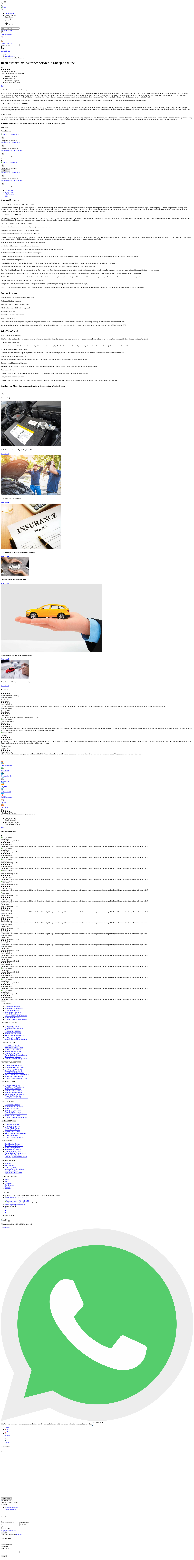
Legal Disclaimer (10, 1167)
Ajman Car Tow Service (12, 1116)
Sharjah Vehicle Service (12, 1130)
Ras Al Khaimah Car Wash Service (16, 1094)
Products (7, 1187)
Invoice (5, 1546)
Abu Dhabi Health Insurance (14, 1008)
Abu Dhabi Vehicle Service (13, 1126)
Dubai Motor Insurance (12, 1026)
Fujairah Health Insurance (13, 1014)
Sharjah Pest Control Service (14, 1071)
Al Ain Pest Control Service (14, 1069)
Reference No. (8, 1544)
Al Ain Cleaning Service (13, 1049)
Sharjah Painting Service (13, 1149)
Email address (24, 1522)
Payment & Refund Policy (13, 1173)
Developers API (10, 1185)
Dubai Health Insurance (12, 1007)
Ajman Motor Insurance (12, 1037)
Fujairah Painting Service (13, 1151)
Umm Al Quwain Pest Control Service (17, 1078)
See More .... (5, 170)
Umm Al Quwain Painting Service (16, 1157)
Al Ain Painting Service (12, 1147)
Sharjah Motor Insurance (13, 1032)
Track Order (9, 17)
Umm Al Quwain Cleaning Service (16, 1058)
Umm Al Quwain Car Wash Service (16, 1098)
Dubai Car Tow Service (12, 1105)
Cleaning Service (10, 19)
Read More (4, 454)
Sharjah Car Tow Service (13, 1110)
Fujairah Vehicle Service (12, 1132)
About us (8, 1163)
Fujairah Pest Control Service (14, 1073)
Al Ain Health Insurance (12, 1010)
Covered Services (10, 190)
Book (2, 86)
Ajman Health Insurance (12, 1017)
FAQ (6, 196)
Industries (8, 1189)
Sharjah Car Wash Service (13, 1090)
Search (4, 1556)
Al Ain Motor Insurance (12, 1030)
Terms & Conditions (11, 1171)
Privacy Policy (9, 1165)
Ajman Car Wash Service (13, 1096)
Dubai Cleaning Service (12, 1046)
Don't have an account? (11, 1534)
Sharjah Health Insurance (13, 1012)
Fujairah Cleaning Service (13, 1053)
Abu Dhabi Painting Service (14, 1146)
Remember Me (5, 1529)
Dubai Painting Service (12, 1144)
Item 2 (7, 21)
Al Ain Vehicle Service (12, 1128)
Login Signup (9, 13)
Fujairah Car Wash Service (13, 1092)
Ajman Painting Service (12, 1155)
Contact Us (8, 1183)
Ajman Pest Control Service (14, 1076)
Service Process (10, 192)
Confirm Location (7, 1498)
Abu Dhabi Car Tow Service (14, 1106)
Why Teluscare (9, 194)
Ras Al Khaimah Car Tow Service (16, 1114)
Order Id (6, 1548)
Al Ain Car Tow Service (12, 1108)
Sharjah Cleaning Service (13, 1051)
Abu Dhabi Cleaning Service (14, 1048)
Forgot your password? (8, 1530)
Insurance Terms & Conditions (14, 1169)
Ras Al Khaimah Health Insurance (16, 1016)
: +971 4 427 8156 (22, 1201)
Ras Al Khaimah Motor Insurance (15, 1035)
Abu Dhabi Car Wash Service (14, 1087)
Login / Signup (5, 51)
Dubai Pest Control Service (13, 1065)
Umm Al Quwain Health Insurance (16, 1019)
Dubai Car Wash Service (13, 1085)
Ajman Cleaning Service (13, 1057)
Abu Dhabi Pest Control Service (15, 1067)
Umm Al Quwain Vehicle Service (15, 1137)
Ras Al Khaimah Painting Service (15, 1153)
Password (23, 1525)
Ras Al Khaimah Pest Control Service (17, 1074)
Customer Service (10, 15)
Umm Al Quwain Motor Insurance (16, 1039)
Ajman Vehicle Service (12, 1135)
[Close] (1, 1521)
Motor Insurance (10, 56)
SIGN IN (4, 1532)
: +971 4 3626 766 (22, 1197)
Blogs (7, 1179)
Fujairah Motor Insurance (13, 1033)
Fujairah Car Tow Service (13, 1112)
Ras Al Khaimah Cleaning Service (16, 1055)
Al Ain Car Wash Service (13, 1089)
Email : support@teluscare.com (15, 1205)
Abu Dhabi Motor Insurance (14, 1028)
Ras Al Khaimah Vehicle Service (15, 1133)
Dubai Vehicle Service (12, 1124)
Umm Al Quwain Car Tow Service (16, 1117)
